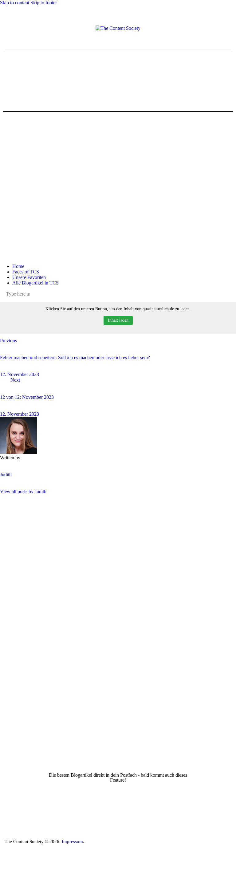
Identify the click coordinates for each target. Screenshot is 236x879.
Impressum (72, 841)
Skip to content (14, 2)
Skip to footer (43, 2)
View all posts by (23, 491)
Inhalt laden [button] (118, 320)
